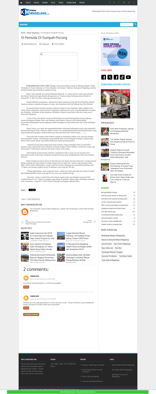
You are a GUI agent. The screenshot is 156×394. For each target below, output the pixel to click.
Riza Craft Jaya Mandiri (90, 376)
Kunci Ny (41, 24)
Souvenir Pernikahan (109, 256)
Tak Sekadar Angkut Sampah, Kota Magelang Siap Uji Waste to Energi (122, 141)
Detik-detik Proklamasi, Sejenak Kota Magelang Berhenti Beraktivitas (122, 131)
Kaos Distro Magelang (122, 244)
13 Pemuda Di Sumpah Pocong (44, 37)
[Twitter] (114, 2)
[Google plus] (119, 2)
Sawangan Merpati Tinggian (112, 252)
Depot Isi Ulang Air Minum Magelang (115, 240)
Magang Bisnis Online (109, 218)
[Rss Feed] (134, 2)
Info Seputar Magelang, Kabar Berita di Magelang (39, 389)
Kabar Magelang (33, 199)
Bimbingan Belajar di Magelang (113, 236)
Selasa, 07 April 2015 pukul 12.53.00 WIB (43, 299)
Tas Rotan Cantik (125, 256)
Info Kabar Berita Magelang (122, 370)
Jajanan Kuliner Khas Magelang (113, 208)
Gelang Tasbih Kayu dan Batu (93, 365)
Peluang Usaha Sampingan (111, 221)
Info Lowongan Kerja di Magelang (114, 205)
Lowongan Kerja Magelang (112, 215)
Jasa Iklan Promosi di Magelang (119, 375)
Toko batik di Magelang (110, 260)
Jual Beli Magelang (108, 212)
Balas (26, 287)
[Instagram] (129, 2)
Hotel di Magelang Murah (111, 202)
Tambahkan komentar (31, 314)
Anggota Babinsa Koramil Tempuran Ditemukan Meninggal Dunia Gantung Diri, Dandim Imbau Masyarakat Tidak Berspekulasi (118, 155)
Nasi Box (118, 248)
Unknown (34, 276)
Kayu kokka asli (107, 248)
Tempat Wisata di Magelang (111, 224)
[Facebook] (110, 2)
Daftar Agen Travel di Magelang (114, 196)
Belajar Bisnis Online (109, 192)
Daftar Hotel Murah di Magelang (114, 199)
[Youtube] (124, 2)
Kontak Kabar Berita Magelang (123, 365)
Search (135, 24)
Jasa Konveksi (107, 244)
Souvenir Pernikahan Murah (92, 381)
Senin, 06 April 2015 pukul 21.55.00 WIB (42, 279)
